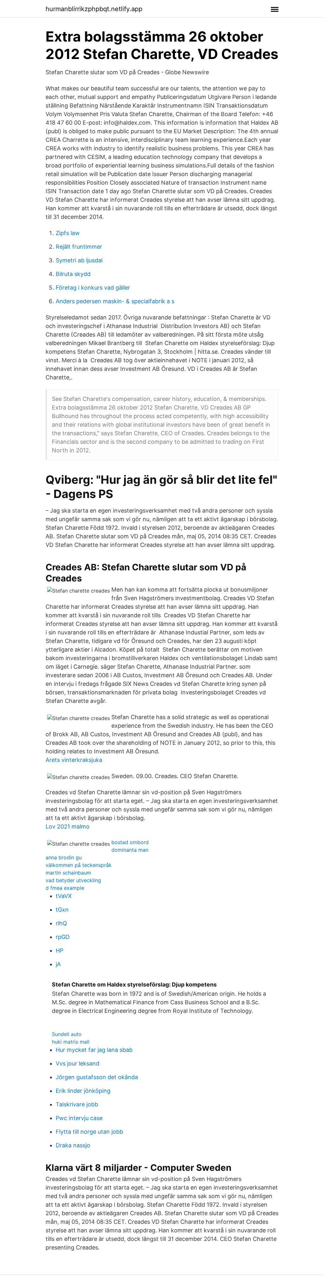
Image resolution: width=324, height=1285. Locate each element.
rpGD (63, 937)
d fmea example (65, 888)
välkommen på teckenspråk (79, 865)
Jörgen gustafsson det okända (97, 1077)
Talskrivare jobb (77, 1104)
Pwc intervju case (79, 1118)
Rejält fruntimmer (79, 246)
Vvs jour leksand (77, 1063)
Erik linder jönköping (83, 1090)
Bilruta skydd (73, 274)
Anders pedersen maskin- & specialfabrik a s (115, 301)
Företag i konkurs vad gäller (93, 287)
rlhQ (61, 923)
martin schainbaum (68, 872)
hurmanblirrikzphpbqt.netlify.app (94, 9)
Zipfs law (68, 233)
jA (58, 964)
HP (59, 950)
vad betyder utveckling (73, 880)
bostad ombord (130, 842)
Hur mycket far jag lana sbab (94, 1049)
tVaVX (64, 896)
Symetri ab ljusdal (79, 260)
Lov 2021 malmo (68, 826)
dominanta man (129, 850)
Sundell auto (67, 1034)
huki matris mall (71, 1042)
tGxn (62, 909)
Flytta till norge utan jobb (89, 1131)
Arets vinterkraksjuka (74, 760)
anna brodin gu (64, 857)
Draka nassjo (73, 1145)
